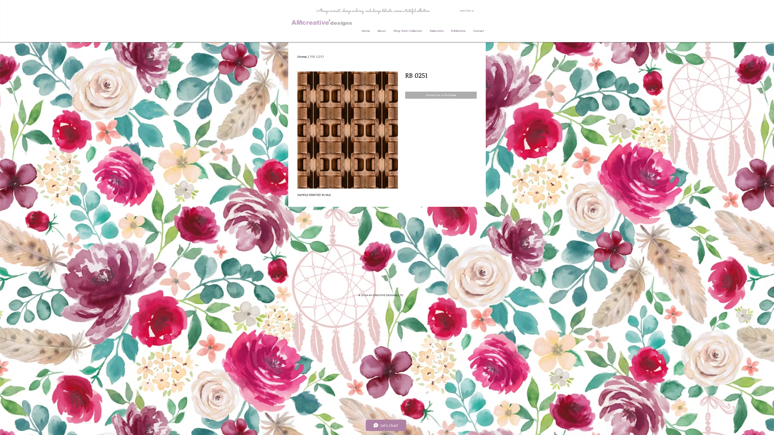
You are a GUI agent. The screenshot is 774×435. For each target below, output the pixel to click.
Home (302, 57)
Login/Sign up (466, 10)
